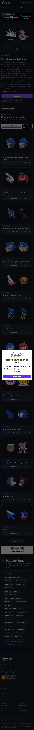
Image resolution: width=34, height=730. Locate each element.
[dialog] (17, 365)
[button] (17, 376)
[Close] (30, 352)
